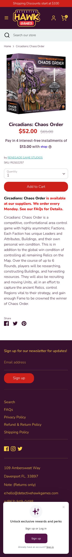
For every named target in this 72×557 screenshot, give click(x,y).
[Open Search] (6, 35)
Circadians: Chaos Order (30, 46)
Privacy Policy (15, 417)
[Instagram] (13, 448)
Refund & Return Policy (22, 424)
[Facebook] (6, 448)
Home (7, 46)
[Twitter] (20, 448)
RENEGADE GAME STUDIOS (25, 157)
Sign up (19, 378)
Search (9, 402)
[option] (36, 83)
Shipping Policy (16, 432)
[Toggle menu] (6, 18)
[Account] (54, 16)
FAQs (8, 409)
